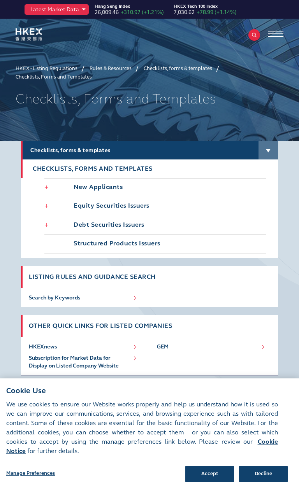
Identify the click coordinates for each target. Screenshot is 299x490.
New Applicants (98, 187)
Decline (264, 474)
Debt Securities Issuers (109, 224)
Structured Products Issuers (117, 243)
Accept (209, 474)
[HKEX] (41, 34)
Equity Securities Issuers (112, 205)
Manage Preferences (30, 473)
